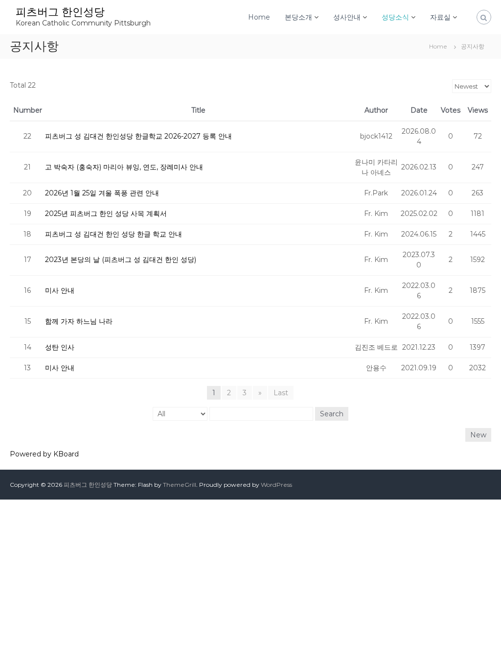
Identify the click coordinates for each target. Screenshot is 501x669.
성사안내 (347, 17)
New (478, 434)
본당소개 (298, 17)
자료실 (440, 17)
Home (259, 17)
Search (331, 413)
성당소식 (395, 17)
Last (280, 392)
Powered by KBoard (44, 454)
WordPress (276, 484)
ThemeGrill (179, 484)
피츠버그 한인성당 (60, 12)
